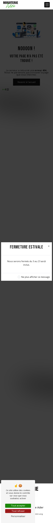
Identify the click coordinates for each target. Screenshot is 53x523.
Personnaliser (18, 516)
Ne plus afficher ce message (35, 276)
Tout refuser (18, 510)
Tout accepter (18, 505)
